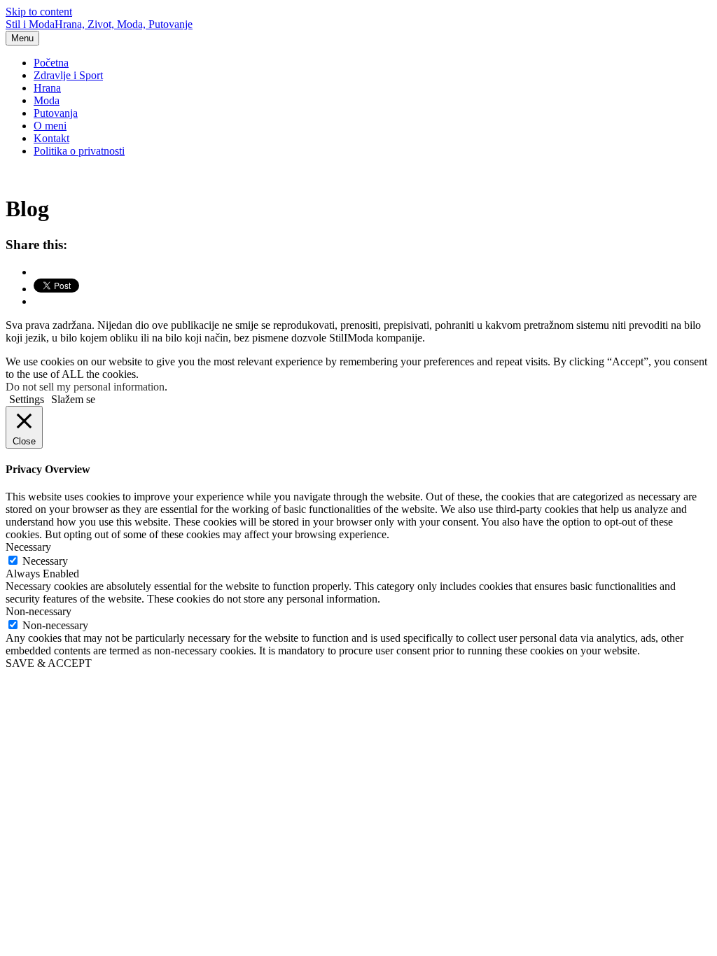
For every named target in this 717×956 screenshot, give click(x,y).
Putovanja (56, 113)
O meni (50, 126)
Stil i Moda (99, 24)
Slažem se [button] (73, 399)
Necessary (45, 561)
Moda (47, 100)
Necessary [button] (28, 547)
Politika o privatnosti (79, 151)
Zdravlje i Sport (68, 75)
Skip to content (39, 11)
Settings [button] (26, 399)
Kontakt (51, 138)
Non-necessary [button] (38, 611)
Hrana (47, 88)
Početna (51, 63)
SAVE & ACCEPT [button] (49, 663)
